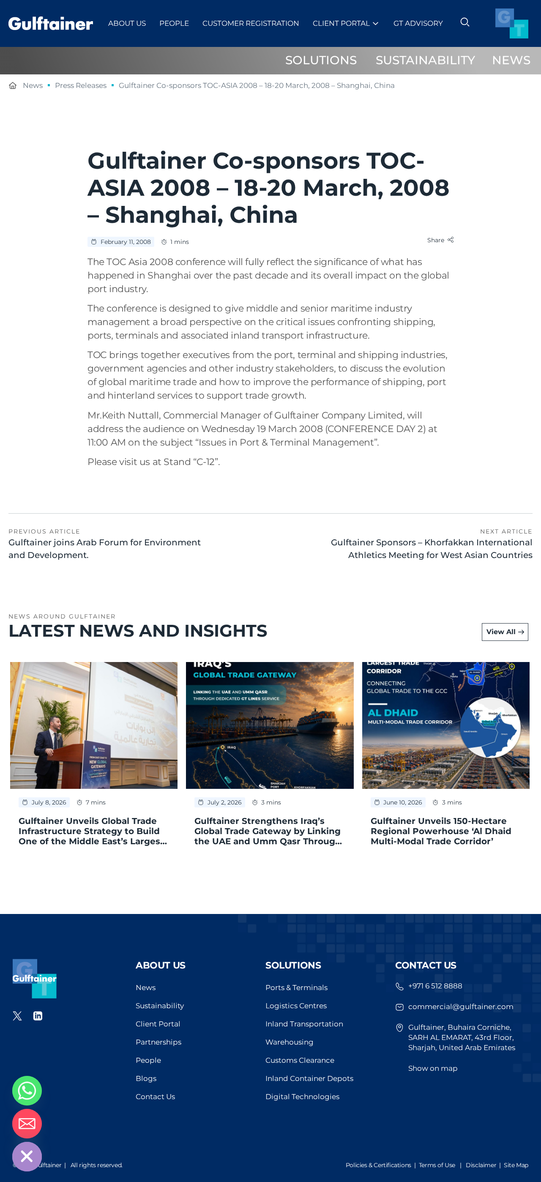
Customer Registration (250, 23)
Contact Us (155, 1096)
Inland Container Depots (309, 1078)
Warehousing (289, 1042)
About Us (127, 23)
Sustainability (160, 1005)
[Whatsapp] (27, 1090)
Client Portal (341, 23)
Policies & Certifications (378, 1165)
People (174, 23)
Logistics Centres (296, 1005)
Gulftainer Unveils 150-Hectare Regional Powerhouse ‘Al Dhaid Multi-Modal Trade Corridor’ (441, 831)
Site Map (516, 1165)
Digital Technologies (302, 1096)
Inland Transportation (304, 1024)
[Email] (27, 1123)
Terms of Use (437, 1165)
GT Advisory (418, 23)
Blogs (146, 1078)
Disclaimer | (485, 1165)
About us (161, 965)
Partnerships (158, 1042)
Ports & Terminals (296, 987)
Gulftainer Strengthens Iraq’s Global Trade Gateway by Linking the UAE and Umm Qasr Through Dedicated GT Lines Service (267, 836)
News (146, 987)
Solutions (293, 965)
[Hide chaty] (27, 1156)
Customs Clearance (299, 1060)
